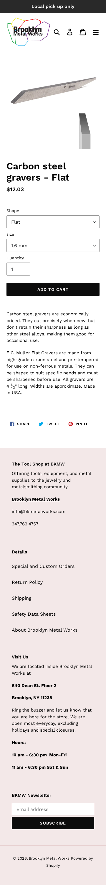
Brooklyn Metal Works (49, 858)
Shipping (22, 598)
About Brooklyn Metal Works (44, 630)
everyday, (46, 723)
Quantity (15, 257)
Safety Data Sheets (34, 614)
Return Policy (27, 582)
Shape (12, 210)
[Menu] (95, 31)
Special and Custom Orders (43, 566)
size (10, 234)
